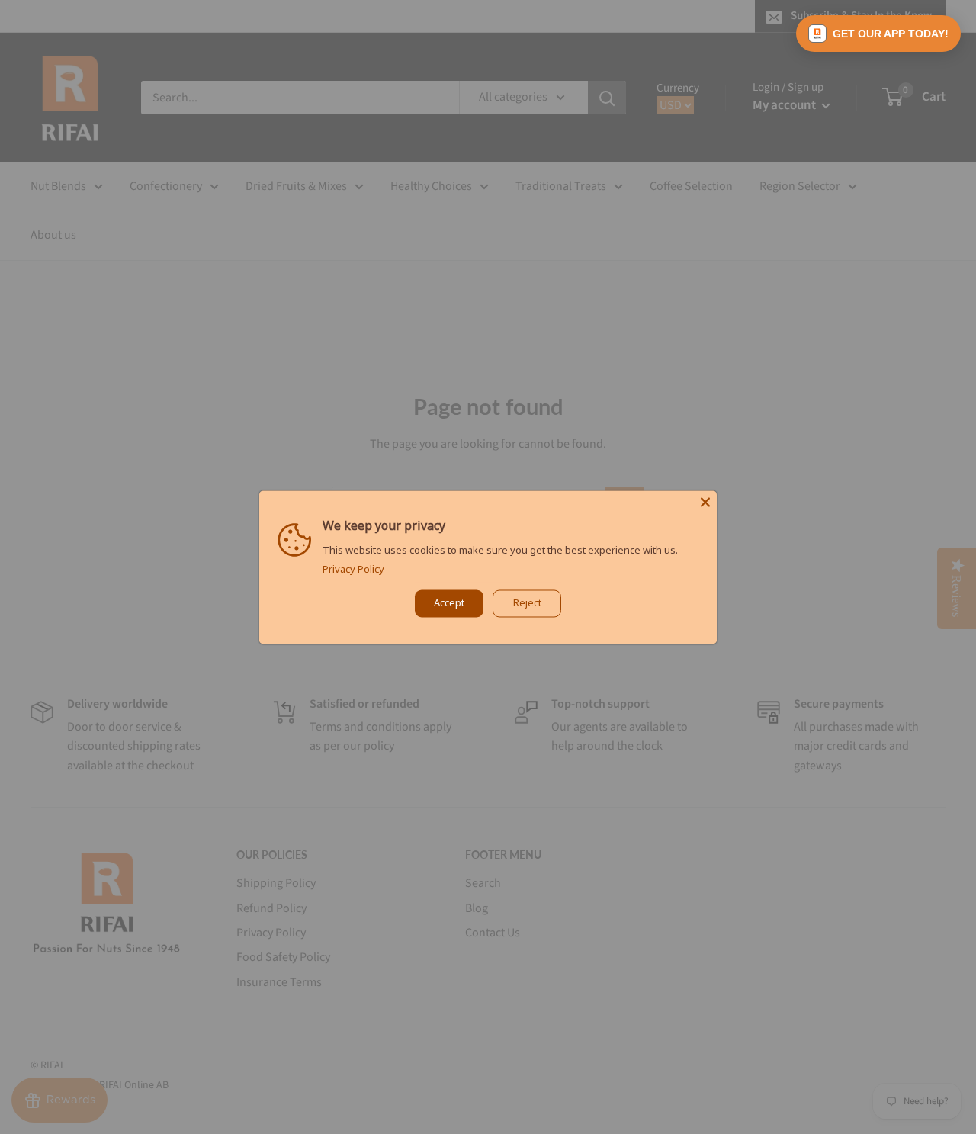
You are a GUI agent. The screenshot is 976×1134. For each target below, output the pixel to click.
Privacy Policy (353, 569)
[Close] (705, 501)
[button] (878, 33)
